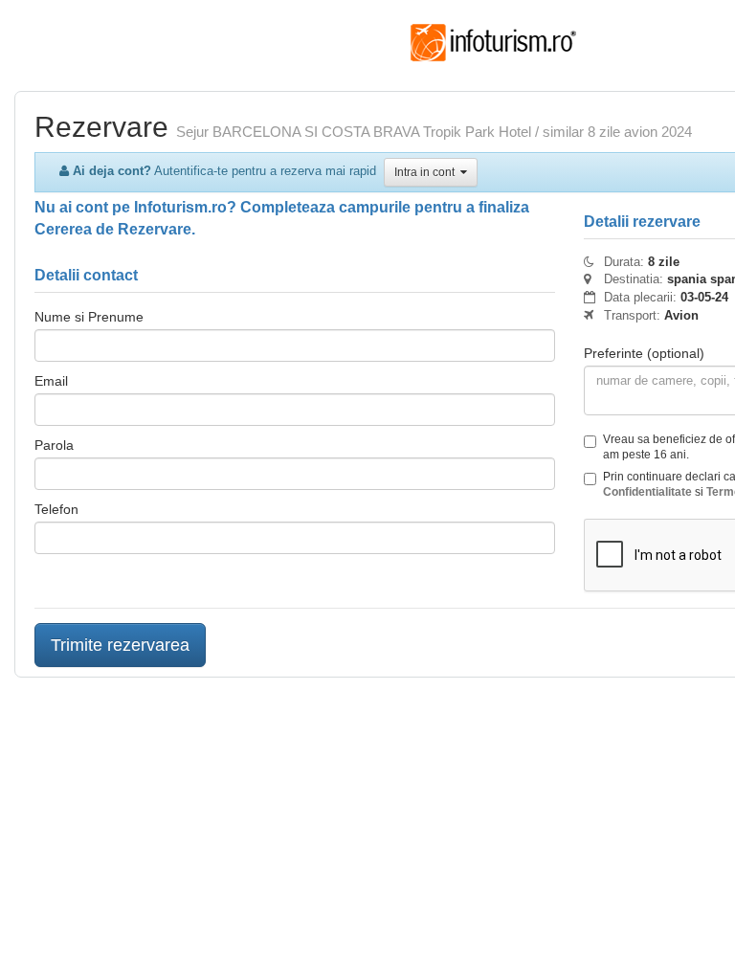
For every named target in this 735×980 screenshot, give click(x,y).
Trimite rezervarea (120, 645)
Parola (54, 445)
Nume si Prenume (89, 316)
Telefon (56, 509)
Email (51, 381)
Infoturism (493, 43)
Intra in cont (427, 172)
